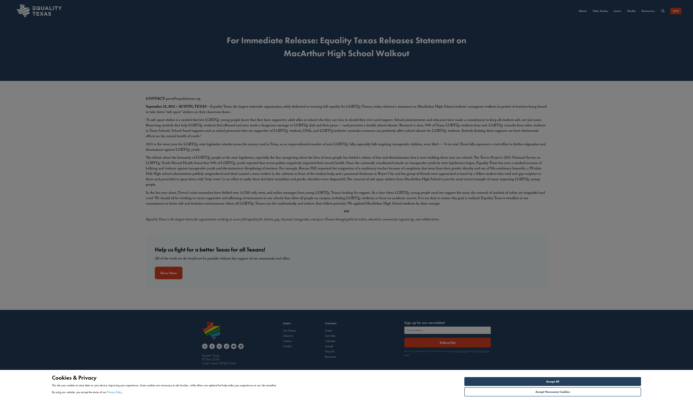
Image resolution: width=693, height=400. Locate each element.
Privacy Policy (114, 392)
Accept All (552, 381)
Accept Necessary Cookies (552, 392)
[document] (346, 200)
